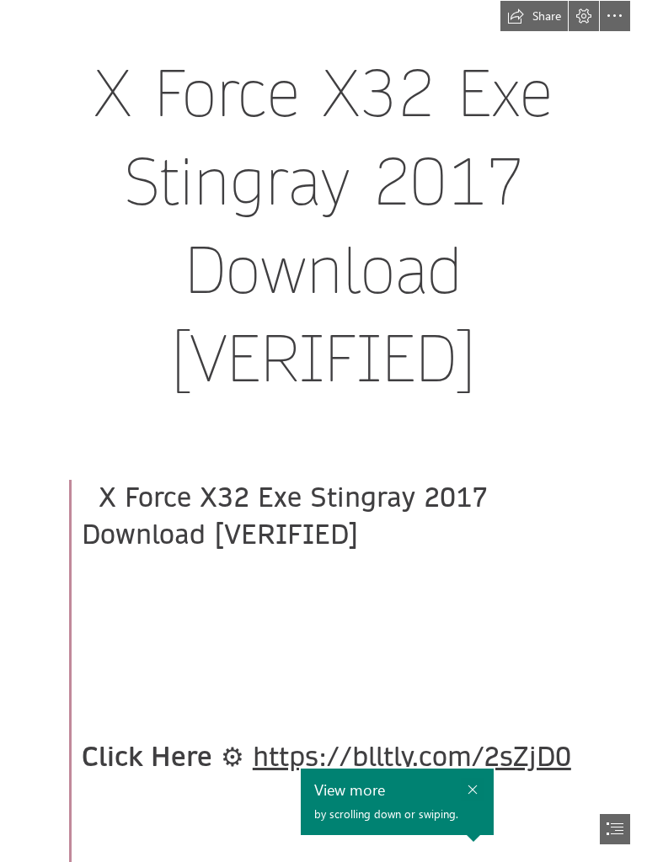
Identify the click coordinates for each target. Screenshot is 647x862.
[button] (534, 16)
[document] (323, 431)
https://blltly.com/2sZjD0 (412, 757)
